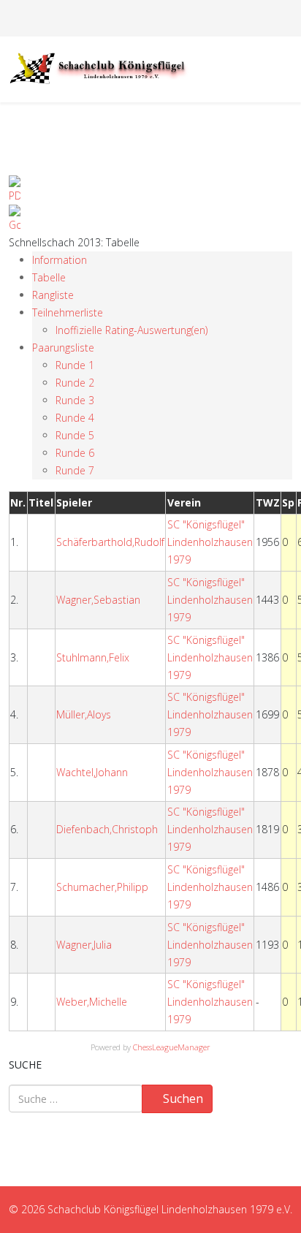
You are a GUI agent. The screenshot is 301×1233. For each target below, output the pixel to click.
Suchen (181, 1098)
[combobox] (75, 1098)
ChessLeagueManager (171, 1047)
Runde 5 (75, 435)
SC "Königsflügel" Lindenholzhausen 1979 (210, 541)
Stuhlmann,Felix (92, 657)
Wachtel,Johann (92, 772)
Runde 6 (75, 453)
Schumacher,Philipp (102, 887)
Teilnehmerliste (67, 312)
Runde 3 (75, 400)
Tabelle (49, 277)
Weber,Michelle (91, 1002)
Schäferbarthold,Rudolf (110, 542)
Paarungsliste (63, 347)
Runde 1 (75, 365)
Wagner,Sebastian (98, 600)
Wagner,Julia (84, 945)
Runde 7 (75, 470)
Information (59, 260)
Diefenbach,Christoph (107, 829)
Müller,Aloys (83, 714)
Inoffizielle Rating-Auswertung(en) (131, 330)
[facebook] (143, 18)
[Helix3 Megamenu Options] (286, 68)
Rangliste (53, 295)
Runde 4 (75, 418)
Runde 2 (75, 383)
